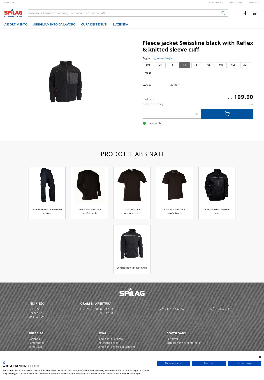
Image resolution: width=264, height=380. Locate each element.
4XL (245, 65)
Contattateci (236, 2)
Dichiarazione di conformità (183, 342)
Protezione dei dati (109, 342)
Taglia (146, 58)
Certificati (172, 339)
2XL (221, 65)
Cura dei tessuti (94, 24)
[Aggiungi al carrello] (227, 114)
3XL (233, 65)
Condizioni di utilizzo (110, 339)
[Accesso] (244, 13)
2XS (148, 65)
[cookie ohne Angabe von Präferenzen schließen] (259, 357)
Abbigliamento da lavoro (54, 24)
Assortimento (15, 24)
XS (160, 65)
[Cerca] (223, 13)
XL (208, 65)
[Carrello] (254, 13)
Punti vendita (216, 2)
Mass (148, 72)
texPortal (254, 2)
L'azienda (120, 24)
